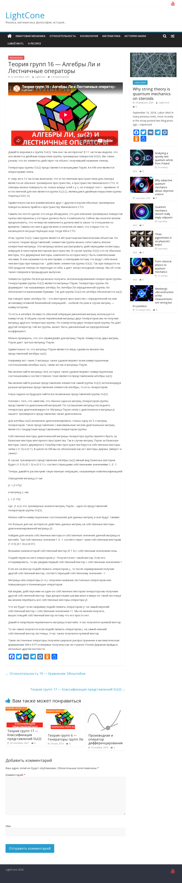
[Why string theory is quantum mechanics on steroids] (153, 54)
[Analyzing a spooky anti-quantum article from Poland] (141, 151)
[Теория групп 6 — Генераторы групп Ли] (64, 709)
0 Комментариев (60, 76)
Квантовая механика (30, 36)
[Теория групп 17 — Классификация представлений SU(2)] (25, 709)
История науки (135, 36)
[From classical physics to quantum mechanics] (141, 259)
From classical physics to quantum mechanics (163, 266)
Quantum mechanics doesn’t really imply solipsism (163, 212)
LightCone (25, 15)
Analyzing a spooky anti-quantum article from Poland (164, 158)
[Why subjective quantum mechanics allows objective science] (141, 178)
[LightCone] (10, 36)
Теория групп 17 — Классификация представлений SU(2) (77, 689)
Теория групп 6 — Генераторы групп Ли (65, 737)
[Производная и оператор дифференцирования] (104, 709)
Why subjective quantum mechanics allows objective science (164, 187)
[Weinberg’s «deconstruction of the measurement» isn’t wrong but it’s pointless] (141, 287)
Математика (111, 36)
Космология (89, 36)
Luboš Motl (16, 43)
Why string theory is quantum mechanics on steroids (152, 93)
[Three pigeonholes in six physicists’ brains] (141, 232)
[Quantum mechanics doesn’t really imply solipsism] (141, 205)
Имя (8, 826)
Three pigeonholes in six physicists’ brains (163, 239)
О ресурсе (34, 43)
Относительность (63, 36)
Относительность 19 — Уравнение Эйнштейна (45, 673)
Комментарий (15, 775)
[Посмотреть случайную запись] (172, 36)
